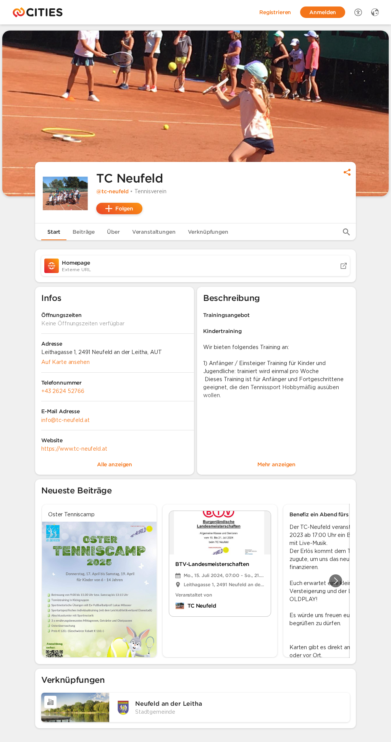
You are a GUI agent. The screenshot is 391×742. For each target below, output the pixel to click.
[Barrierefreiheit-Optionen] (358, 12)
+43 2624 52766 (62, 391)
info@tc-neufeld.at (65, 420)
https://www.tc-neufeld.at (74, 449)
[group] (195, 581)
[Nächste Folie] (335, 580)
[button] (65, 192)
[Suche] (346, 231)
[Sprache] (375, 12)
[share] (347, 172)
